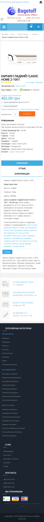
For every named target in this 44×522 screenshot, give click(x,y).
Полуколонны (7, 353)
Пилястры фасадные (10, 392)
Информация (22, 173)
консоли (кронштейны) (19, 230)
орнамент (8, 246)
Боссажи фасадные (9, 389)
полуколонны (18, 246)
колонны (7, 243)
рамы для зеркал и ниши (14, 227)
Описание (22, 163)
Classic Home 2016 (17, 152)
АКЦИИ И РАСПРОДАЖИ (23, 303)
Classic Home (31, 225)
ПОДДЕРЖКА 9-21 (20, 313)
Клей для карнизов (9, 364)
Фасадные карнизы (10, 374)
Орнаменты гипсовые (10, 421)
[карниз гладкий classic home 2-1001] (22, 57)
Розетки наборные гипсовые (13, 428)
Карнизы (5, 338)
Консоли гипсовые (9, 436)
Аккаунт (41, 2)
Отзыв (22, 168)
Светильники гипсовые (11, 417)
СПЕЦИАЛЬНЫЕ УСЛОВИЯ (24, 292)
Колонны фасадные (9, 400)
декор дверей (25, 243)
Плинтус (5, 346)
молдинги (8, 235)
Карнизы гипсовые (9, 409)
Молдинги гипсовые (10, 413)
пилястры (17, 235)
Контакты (5, 2)
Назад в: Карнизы (35, 82)
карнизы (31, 235)
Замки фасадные (8, 385)
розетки (14, 241)
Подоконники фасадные (11, 377)
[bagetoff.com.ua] (22, 11)
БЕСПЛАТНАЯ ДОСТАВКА (23, 282)
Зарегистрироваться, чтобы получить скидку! (20, 109)
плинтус (15, 243)
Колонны (5, 357)
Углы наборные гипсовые (12, 432)
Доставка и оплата (20, 2)
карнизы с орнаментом (13, 238)
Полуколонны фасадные (11, 396)
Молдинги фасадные (10, 381)
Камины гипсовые (9, 424)
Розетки (5, 349)
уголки (26, 233)
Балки (4, 361)
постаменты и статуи (28, 241)
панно (24, 235)
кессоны (18, 233)
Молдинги (6, 342)
